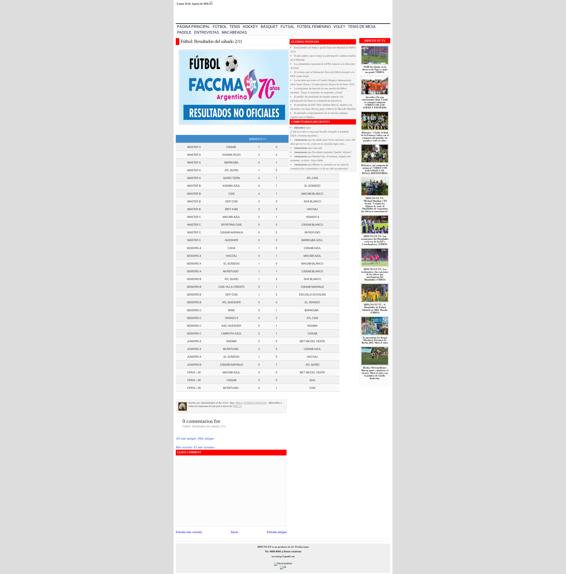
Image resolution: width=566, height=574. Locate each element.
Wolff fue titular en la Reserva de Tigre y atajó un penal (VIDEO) (374, 69)
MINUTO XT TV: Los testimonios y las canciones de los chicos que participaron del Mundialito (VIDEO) (374, 274)
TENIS (234, 27)
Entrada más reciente (189, 532)
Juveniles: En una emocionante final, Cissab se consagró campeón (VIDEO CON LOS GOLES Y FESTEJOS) (375, 102)
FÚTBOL (220, 27)
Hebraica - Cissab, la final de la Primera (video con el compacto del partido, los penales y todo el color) (375, 136)
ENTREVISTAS (206, 32)
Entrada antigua (277, 532)
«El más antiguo (186, 438)
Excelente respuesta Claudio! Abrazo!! (332, 152)
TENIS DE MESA (362, 27)
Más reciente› (185, 447)
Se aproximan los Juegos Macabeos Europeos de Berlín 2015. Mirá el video (375, 340)
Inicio (234, 532)
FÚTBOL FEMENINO (314, 27)
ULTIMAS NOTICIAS (255, 402)
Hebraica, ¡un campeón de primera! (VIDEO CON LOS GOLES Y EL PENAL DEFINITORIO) (374, 169)
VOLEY (339, 27)
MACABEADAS (234, 32)
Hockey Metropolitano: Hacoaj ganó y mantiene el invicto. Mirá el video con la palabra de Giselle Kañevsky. (374, 373)
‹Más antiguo (205, 438)
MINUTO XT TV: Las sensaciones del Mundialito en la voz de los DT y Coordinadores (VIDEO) (374, 240)
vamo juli (317, 148)
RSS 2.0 (237, 406)
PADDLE (184, 32)
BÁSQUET (269, 27)
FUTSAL (287, 27)
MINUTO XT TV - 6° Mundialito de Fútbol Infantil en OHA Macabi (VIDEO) (374, 308)
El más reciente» (204, 447)
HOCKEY (250, 27)
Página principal (193, 27)
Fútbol (238, 402)
